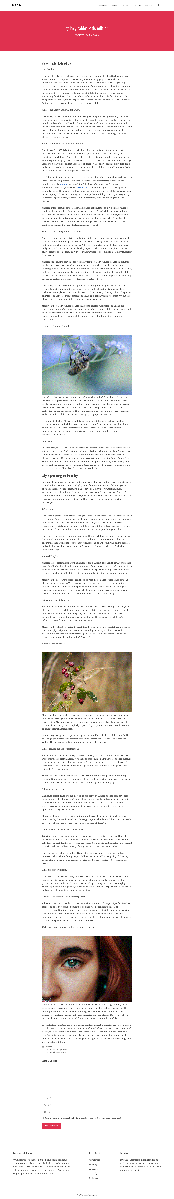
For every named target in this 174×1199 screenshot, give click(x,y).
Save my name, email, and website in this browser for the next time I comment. (83, 1118)
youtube (64, 184)
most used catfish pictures (56, 1050)
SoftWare (149, 5)
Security (137, 5)
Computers (102, 5)
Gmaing (115, 5)
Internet (126, 5)
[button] (158, 5)
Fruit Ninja (83, 187)
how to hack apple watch (55, 1052)
